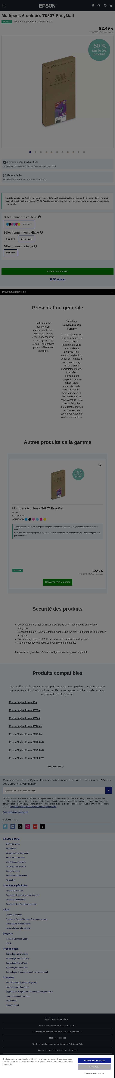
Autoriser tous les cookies (94, 1060)
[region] (57, 1066)
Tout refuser (94, 1067)
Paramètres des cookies (94, 1073)
